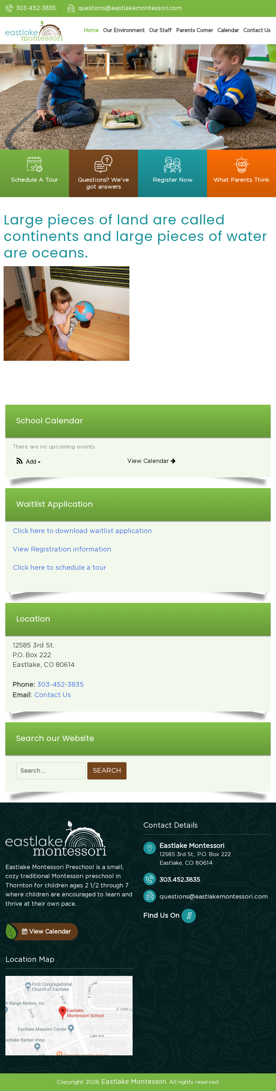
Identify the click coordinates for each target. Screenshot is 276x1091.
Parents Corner (194, 30)
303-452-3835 (36, 8)
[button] (27, 461)
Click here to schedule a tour (59, 568)
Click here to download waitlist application (82, 531)
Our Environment (124, 30)
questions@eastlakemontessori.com (130, 8)
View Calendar (149, 461)
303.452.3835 (180, 880)
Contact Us (257, 30)
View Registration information (62, 549)
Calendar (228, 30)
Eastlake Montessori (133, 1082)
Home (91, 30)
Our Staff (160, 30)
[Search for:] (51, 771)
